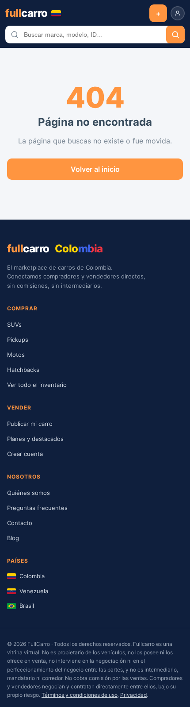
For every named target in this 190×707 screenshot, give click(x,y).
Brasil (26, 605)
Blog (13, 537)
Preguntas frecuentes (37, 507)
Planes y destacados (35, 438)
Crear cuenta (25, 453)
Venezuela (33, 591)
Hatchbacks (23, 369)
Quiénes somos (28, 492)
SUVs (14, 324)
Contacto (19, 522)
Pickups (17, 339)
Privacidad (133, 695)
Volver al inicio (95, 169)
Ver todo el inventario (37, 384)
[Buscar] (175, 34)
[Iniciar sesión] (178, 13)
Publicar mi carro (30, 423)
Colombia (32, 576)
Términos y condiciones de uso (80, 695)
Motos (16, 354)
